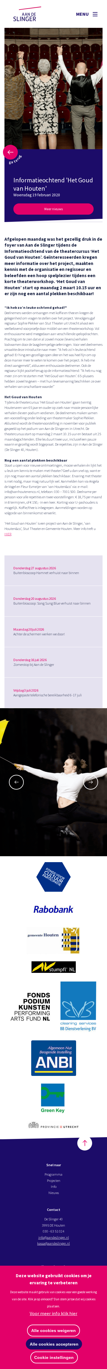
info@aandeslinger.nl (53, 1237)
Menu (83, 14)
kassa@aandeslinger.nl (53, 1243)
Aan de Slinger (33, 14)
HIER (7, 534)
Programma (53, 1174)
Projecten (53, 1180)
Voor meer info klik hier (53, 1313)
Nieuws (53, 1192)
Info (53, 1186)
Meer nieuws (53, 209)
